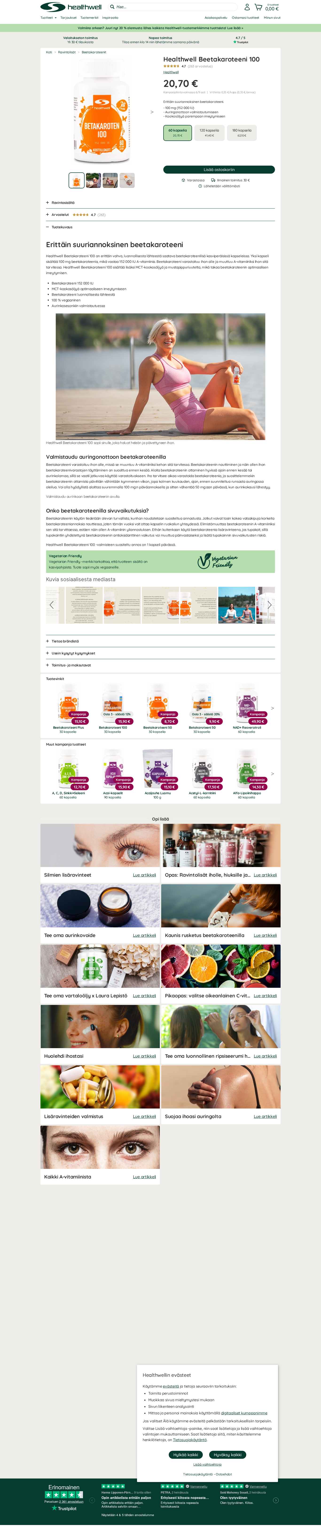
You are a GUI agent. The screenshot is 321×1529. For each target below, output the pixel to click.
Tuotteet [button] (46, 18)
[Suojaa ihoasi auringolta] (221, 1094)
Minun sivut (272, 18)
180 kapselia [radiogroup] (242, 132)
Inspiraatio (110, 18)
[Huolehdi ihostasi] (100, 1034)
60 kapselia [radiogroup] (177, 132)
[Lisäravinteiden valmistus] (100, 1094)
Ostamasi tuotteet (245, 18)
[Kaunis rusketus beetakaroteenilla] (221, 913)
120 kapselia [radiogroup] (209, 132)
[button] (267, 7)
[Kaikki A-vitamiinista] (100, 1155)
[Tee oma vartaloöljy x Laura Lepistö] (100, 974)
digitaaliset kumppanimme (244, 1413)
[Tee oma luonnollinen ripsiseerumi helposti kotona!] (221, 1034)
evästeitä (171, 1386)
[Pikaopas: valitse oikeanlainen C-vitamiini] (221, 974)
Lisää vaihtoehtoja (207, 1464)
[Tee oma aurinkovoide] (100, 913)
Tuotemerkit (89, 18)
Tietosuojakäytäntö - (199, 1474)
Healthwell (171, 72)
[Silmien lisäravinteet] (100, 853)
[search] (173, 7)
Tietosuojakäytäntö (190, 1439)
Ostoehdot (224, 1474)
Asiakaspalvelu (216, 18)
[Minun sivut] (247, 7)
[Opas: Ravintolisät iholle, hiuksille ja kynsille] (221, 853)
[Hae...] (112, 7)
